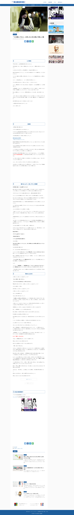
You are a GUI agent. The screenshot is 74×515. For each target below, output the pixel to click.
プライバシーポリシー (34, 511)
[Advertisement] (29, 51)
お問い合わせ (60, 2)
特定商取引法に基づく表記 (41, 511)
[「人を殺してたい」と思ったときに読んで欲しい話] (30, 41)
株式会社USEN (17, 138)
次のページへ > (29, 379)
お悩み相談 (50, 2)
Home (47, 511)
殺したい (19, 448)
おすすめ (44, 2)
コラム (55, 2)
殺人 (22, 448)
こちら (23, 394)
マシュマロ (15, 396)
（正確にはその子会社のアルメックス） (19, 139)
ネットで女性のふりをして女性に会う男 (31, 493)
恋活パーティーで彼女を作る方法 (30, 483)
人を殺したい (16, 448)
